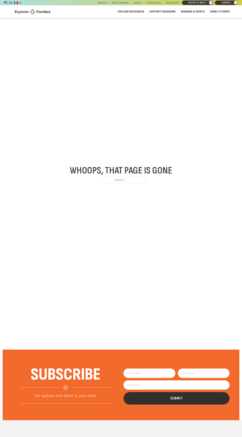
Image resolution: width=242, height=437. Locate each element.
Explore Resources (131, 11)
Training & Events (193, 11)
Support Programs (162, 11)
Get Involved (172, 2)
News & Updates (120, 2)
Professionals (154, 2)
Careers (138, 2)
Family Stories (220, 11)
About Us (102, 2)
